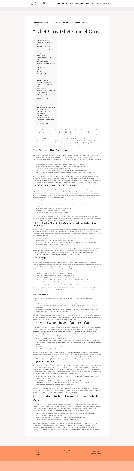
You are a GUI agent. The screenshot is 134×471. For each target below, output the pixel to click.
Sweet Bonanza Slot (42, 88)
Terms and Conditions (96, 453)
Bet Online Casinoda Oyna (43, 99)
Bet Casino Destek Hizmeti (43, 111)
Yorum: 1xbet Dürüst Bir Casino (44, 82)
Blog (76, 3)
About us (64, 3)
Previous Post (29, 440)
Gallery (87, 3)
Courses (71, 3)
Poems (81, 3)
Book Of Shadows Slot (42, 123)
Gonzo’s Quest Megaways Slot (44, 117)
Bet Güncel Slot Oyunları (43, 40)
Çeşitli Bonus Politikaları (43, 115)
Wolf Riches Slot (41, 113)
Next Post (106, 440)
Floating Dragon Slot (42, 74)
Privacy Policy (96, 451)
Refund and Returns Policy (96, 455)
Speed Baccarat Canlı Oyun (43, 71)
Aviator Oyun (40, 78)
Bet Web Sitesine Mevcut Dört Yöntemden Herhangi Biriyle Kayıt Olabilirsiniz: (45, 49)
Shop (93, 3)
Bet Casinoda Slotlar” (42, 76)
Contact (99, 3)
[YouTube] (108, 3)
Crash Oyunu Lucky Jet (42, 80)
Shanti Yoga (38, 2)
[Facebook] (104, 3)
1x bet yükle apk (97, 159)
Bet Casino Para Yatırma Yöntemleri (45, 101)
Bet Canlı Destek (41, 55)
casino (34, 25)
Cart (67, 457)
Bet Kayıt (39, 53)
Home (58, 3)
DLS (80, 466)
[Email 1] (106, 3)
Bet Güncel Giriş (41, 67)
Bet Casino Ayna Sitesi (42, 69)
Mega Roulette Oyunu (42, 61)
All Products (67, 450)
